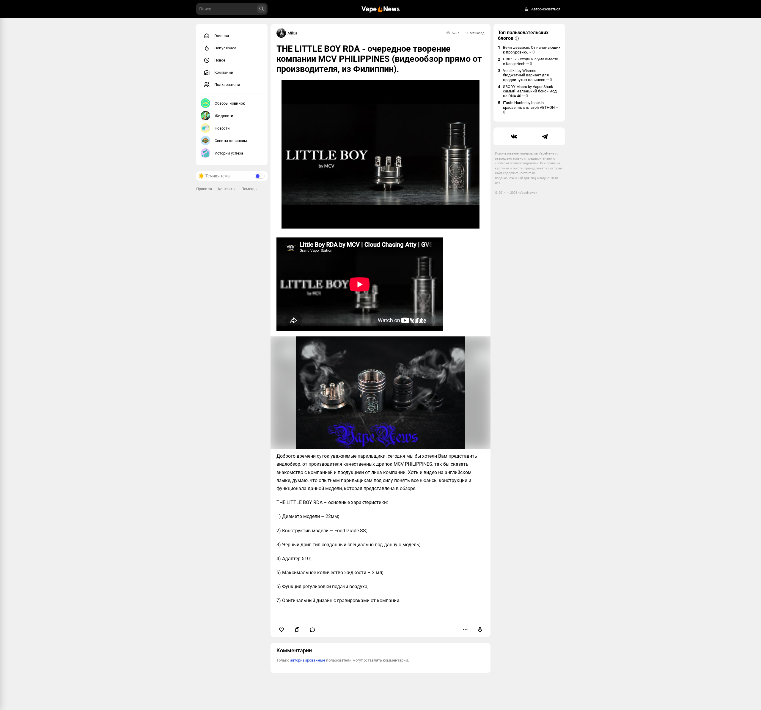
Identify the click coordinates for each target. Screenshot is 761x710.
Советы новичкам (231, 140)
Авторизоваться (545, 9)
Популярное (225, 48)
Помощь (249, 189)
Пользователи (227, 84)
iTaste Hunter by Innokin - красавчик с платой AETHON (530, 107)
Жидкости (224, 116)
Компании (223, 72)
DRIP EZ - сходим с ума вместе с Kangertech (530, 61)
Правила (204, 189)
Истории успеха (229, 153)
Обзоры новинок (230, 103)
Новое (219, 60)
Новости (222, 128)
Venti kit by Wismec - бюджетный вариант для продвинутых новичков (527, 75)
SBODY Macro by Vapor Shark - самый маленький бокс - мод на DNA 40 (530, 91)
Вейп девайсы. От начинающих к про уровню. (531, 49)
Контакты (226, 189)
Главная (221, 36)
